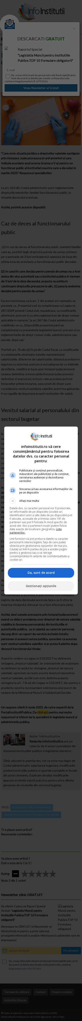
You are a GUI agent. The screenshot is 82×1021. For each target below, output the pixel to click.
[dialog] (41, 510)
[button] (41, 501)
